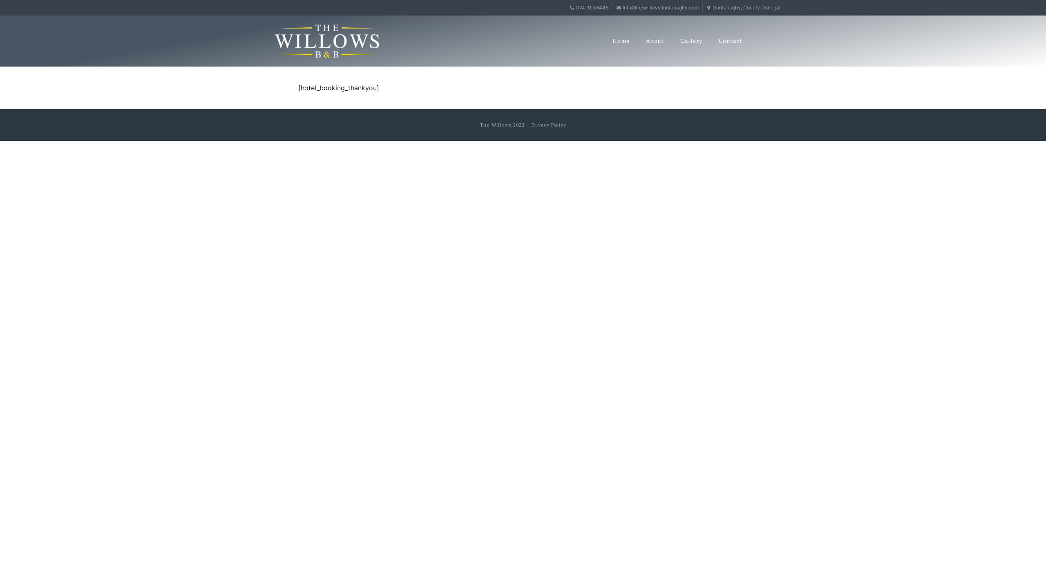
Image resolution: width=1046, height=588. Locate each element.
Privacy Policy (549, 125)
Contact (730, 41)
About (655, 41)
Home (621, 41)
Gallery (691, 41)
